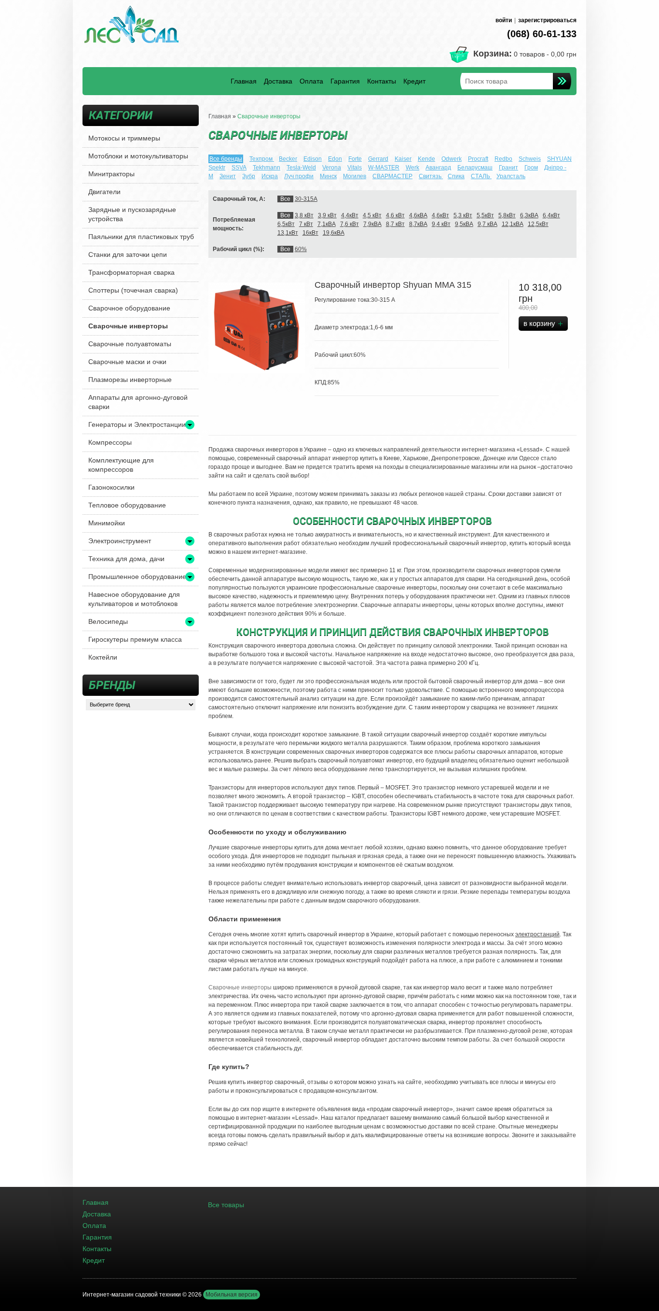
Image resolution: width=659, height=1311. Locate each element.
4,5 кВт (372, 215)
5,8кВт (507, 215)
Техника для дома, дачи (126, 559)
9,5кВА (464, 224)
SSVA (239, 167)
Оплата (311, 81)
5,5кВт (485, 215)
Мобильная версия (232, 1294)
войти (503, 20)
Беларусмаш (475, 167)
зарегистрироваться (547, 20)
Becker (288, 158)
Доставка (278, 81)
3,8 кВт (304, 215)
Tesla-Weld (301, 167)
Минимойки (106, 523)
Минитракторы (111, 174)
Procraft (478, 158)
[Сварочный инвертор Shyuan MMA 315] (256, 327)
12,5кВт (538, 224)
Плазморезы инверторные (130, 379)
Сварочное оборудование (129, 308)
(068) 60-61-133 (542, 33)
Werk (412, 167)
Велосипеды (108, 621)
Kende (426, 158)
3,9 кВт (327, 215)
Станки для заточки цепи (127, 254)
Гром (531, 167)
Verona (331, 167)
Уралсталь (510, 176)
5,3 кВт (462, 215)
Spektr (216, 167)
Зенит (228, 176)
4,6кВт (440, 215)
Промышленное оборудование (137, 576)
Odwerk (451, 158)
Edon (335, 158)
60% (301, 249)
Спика (456, 176)
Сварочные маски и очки (127, 362)
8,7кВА (418, 224)
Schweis (530, 158)
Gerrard (378, 158)
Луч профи (299, 176)
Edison (312, 158)
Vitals (354, 167)
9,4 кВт (441, 224)
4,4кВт (349, 215)
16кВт (310, 232)
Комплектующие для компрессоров (121, 464)
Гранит (508, 167)
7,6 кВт (349, 224)
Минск (328, 176)
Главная (244, 81)
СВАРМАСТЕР (392, 176)
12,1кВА (512, 224)
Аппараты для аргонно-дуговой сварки (138, 402)
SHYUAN (559, 158)
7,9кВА (372, 224)
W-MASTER (383, 167)
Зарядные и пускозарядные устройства (132, 214)
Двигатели (104, 192)
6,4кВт (551, 215)
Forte (355, 158)
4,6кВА (418, 215)
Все (285, 199)
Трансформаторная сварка (131, 272)
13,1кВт (287, 232)
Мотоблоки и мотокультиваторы (138, 156)
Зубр (248, 176)
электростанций (537, 934)
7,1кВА (326, 224)
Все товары (226, 1205)
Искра (269, 176)
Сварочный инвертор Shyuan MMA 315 (393, 285)
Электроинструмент (119, 541)
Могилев (354, 176)
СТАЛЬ (481, 176)
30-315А (306, 199)
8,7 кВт (395, 224)
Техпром (261, 158)
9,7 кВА (487, 224)
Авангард (438, 167)
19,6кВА (333, 232)
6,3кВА (529, 215)
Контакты (381, 81)
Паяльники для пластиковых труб (141, 236)
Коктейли (102, 657)
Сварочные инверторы (128, 326)
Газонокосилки (111, 487)
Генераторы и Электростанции (137, 424)
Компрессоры (110, 442)
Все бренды (225, 158)
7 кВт (306, 224)
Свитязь (431, 176)
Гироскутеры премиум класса (135, 639)
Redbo (503, 158)
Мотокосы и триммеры (124, 138)
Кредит (414, 81)
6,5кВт (286, 224)
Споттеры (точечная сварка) (133, 290)
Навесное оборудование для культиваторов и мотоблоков (134, 599)
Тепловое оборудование (127, 505)
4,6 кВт (395, 215)
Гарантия (345, 81)
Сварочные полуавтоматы (129, 344)
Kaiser (403, 158)
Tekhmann (266, 167)
